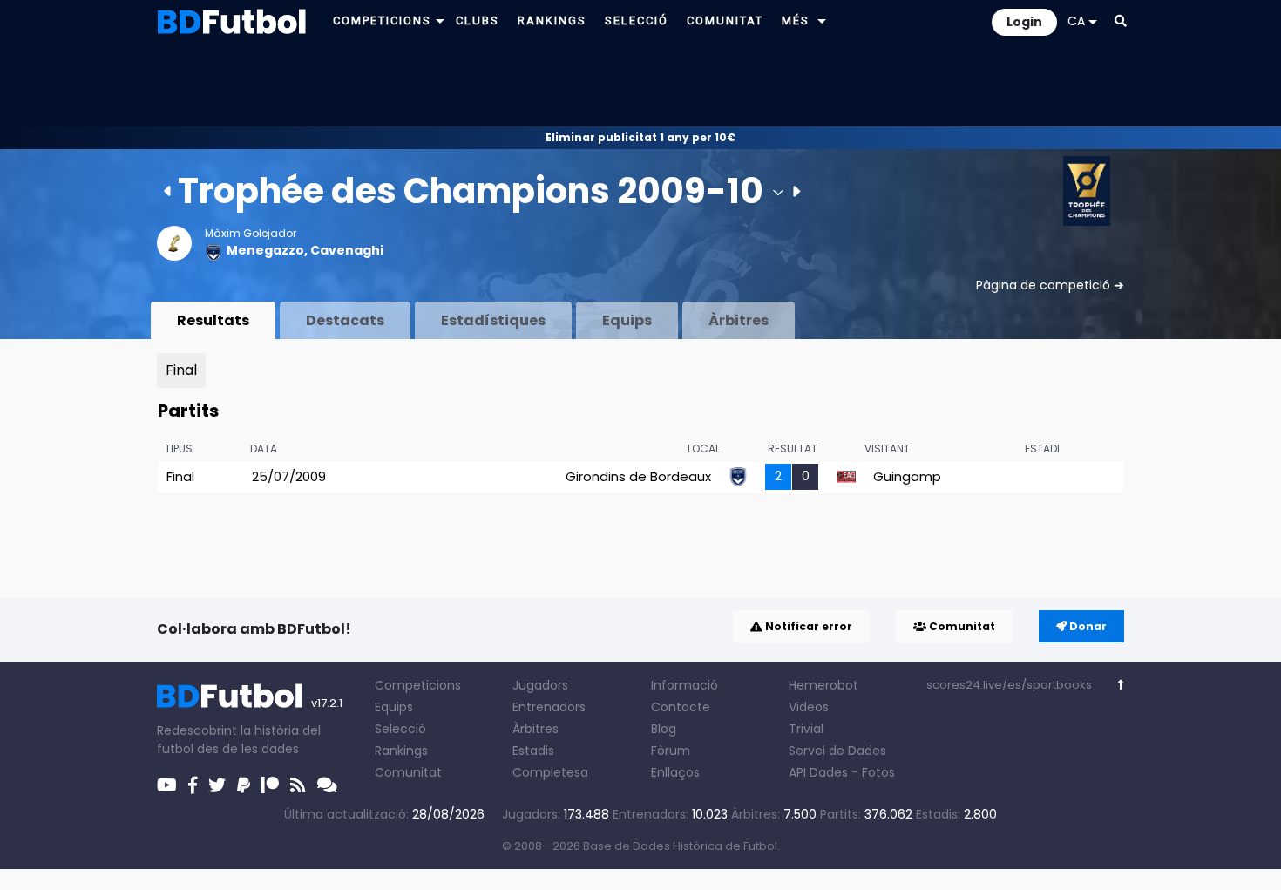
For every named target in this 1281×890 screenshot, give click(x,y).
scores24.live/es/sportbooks (1009, 684)
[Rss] (298, 785)
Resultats (213, 320)
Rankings (401, 750)
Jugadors (540, 685)
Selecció (400, 728)
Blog (663, 728)
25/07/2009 (289, 476)
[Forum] (327, 785)
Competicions (418, 685)
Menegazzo (265, 250)
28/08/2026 (448, 814)
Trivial (806, 728)
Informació (684, 685)
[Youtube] (167, 785)
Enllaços (675, 772)
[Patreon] (270, 785)
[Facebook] (192, 785)
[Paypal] (243, 785)
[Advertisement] (640, 83)
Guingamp (907, 476)
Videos (809, 707)
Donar (1087, 626)
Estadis (533, 750)
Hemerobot (823, 685)
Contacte (680, 707)
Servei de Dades (837, 750)
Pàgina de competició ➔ (1050, 285)
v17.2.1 (326, 703)
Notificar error (807, 626)
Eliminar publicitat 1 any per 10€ (640, 137)
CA (1076, 21)
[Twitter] (217, 785)
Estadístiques (493, 320)
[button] (440, 20)
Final (181, 370)
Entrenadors (549, 707)
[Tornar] (1121, 684)
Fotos (878, 772)
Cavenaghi (346, 250)
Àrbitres (738, 320)
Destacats (345, 320)
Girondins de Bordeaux (638, 476)
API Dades (818, 772)
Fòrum (670, 750)
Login (1024, 22)
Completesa (550, 772)
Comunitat (960, 626)
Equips (627, 320)
